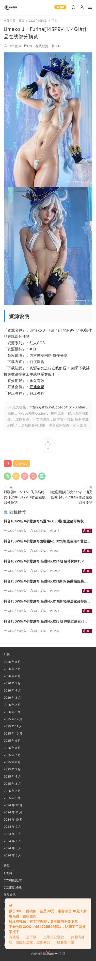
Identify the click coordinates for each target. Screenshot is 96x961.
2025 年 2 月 (12, 791)
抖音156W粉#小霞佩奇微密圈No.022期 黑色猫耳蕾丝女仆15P (47, 541)
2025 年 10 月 (13, 733)
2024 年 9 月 (12, 826)
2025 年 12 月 (13, 719)
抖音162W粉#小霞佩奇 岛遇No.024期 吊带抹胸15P (44, 561)
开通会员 (37, 386)
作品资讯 (10, 894)
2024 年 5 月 (12, 855)
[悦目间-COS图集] (11, 7)
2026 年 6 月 (12, 676)
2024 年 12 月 (13, 805)
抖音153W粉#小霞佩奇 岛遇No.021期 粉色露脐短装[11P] (44, 581)
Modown (53, 954)
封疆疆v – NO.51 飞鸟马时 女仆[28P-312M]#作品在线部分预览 (25, 497)
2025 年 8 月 (12, 748)
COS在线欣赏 (38, 46)
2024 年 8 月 (12, 834)
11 (34, 349)
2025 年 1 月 (12, 798)
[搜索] (73, 7)
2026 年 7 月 (12, 669)
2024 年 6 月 (12, 848)
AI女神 (8, 873)
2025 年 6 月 (12, 762)
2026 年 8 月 (12, 662)
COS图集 (15, 46)
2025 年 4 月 (12, 776)
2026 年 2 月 (12, 705)
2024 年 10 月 (13, 819)
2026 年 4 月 (12, 690)
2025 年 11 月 (13, 726)
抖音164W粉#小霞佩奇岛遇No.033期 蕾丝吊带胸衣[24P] (44, 521)
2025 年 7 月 (12, 755)
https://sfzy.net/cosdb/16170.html (57, 407)
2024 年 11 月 (13, 812)
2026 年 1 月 (12, 712)
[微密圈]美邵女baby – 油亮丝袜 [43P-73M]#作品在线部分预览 (71, 497)
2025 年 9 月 (12, 740)
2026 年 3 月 (12, 697)
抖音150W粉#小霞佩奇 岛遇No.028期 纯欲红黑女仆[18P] (44, 621)
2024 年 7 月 (12, 841)
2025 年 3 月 (12, 783)
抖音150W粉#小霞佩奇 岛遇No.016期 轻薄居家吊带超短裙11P (47, 601)
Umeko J (37, 330)
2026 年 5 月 (12, 683)
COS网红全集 (13, 887)
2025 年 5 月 (12, 769)
